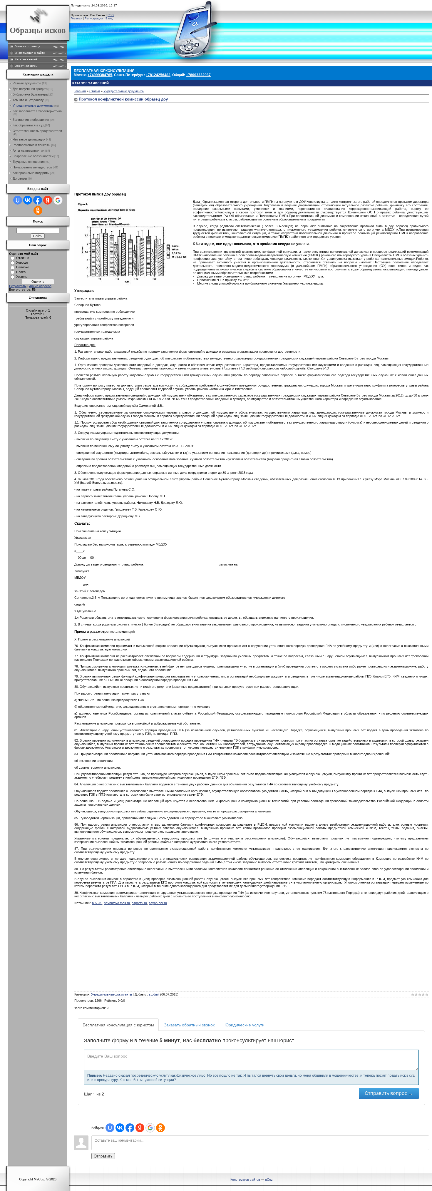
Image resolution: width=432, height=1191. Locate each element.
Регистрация (94, 18)
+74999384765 (100, 75)
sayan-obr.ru (158, 903)
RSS (111, 15)
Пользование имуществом (33, 167)
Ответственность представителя (37, 131)
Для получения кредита (30, 89)
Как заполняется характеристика (37, 111)
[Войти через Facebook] (37, 200)
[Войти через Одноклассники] (38, 210)
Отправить (103, 1156)
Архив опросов (40, 286)
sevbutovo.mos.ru (117, 903)
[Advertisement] (123, 145)
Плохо (21, 272)
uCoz (269, 1179)
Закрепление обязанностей (33, 156)
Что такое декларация (29, 139)
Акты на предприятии (28, 150)
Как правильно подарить (31, 173)
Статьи (94, 91)
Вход (109, 18)
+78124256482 (158, 75)
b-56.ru (97, 903)
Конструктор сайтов (245, 1179)
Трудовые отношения (29, 161)
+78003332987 (198, 75)
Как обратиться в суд (28, 125)
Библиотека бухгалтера (30, 94)
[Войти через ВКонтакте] (27, 200)
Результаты (17, 286)
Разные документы (27, 83)
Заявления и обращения (31, 119)
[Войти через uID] (17, 200)
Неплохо (22, 267)
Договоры (20, 178)
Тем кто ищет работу (28, 100)
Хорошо (22, 262)
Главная (76, 18)
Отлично (22, 258)
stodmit (154, 994)
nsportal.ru (139, 903)
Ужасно (21, 276)
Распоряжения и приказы (31, 145)
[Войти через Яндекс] (47, 200)
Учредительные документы (33, 105)
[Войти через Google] (58, 200)
